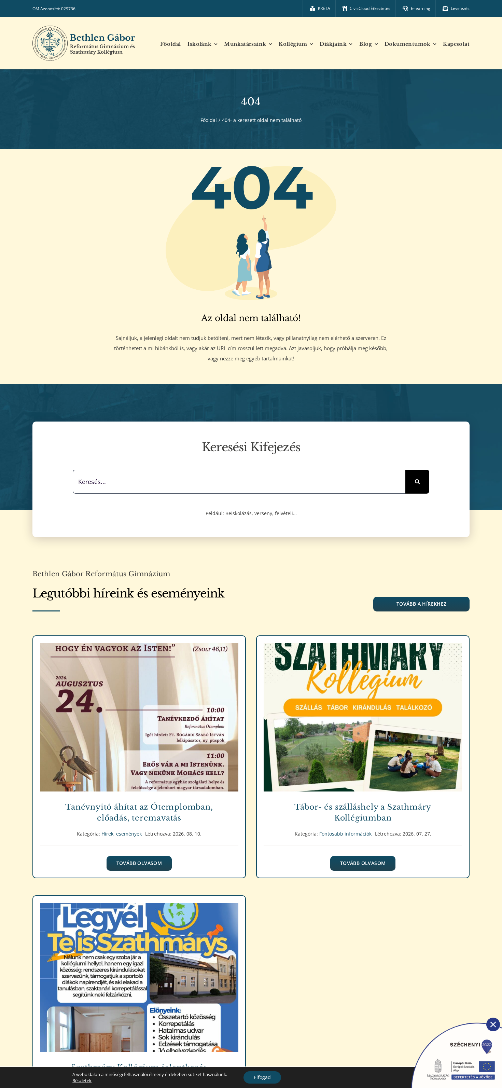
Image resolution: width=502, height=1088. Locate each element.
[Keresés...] (239, 481)
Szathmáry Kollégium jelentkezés (139, 972)
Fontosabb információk (363, 724)
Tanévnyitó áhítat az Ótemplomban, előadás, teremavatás (139, 712)
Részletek (82, 1080)
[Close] (493, 1024)
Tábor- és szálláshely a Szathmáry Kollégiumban (363, 712)
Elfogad (262, 1077)
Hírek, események (139, 724)
